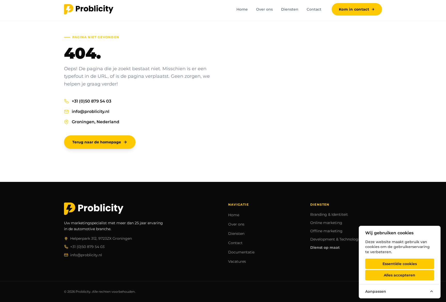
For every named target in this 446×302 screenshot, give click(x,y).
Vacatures (237, 261)
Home (242, 9)
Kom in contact (354, 9)
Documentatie (241, 252)
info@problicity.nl (90, 111)
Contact (314, 9)
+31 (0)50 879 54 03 (91, 101)
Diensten (289, 9)
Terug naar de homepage (96, 142)
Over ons (264, 9)
